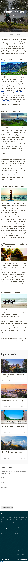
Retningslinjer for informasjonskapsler (20, 551)
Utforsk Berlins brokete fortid (13, 426)
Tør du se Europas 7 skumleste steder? (13, 375)
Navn (2, 477)
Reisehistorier (4, 534)
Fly (16, 531)
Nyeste (21, 20)
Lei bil (16, 539)
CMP (1, 562)
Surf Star (19, 224)
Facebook (3, 547)
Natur (14, 20)
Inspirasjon (7, 20)
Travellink (13, 8)
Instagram (3, 550)
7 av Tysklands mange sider (12, 452)
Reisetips (3, 537)
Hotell (16, 537)
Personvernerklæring (20, 554)
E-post (3, 482)
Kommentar (4, 487)
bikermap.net (18, 95)
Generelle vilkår (19, 547)
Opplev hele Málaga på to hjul (13, 400)
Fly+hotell (17, 534)
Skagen (23, 312)
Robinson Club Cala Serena (14, 268)
